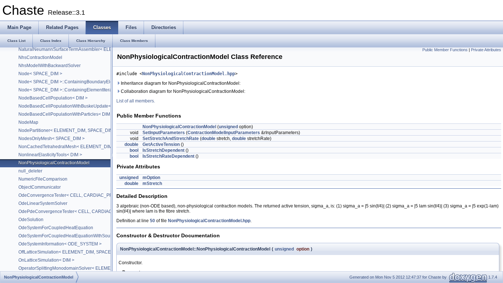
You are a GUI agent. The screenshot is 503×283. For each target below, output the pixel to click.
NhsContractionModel (40, 57)
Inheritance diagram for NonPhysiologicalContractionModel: (180, 83)
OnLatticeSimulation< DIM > (46, 260)
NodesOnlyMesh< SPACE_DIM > (51, 138)
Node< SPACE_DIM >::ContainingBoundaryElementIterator (77, 81)
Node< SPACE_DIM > (40, 73)
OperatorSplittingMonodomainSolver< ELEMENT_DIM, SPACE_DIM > (88, 268)
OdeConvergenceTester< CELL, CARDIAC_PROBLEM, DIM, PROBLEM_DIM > (97, 195)
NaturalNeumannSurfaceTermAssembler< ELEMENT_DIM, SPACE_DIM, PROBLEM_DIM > (109, 49)
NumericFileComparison (42, 179)
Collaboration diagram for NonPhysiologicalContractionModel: (182, 91)
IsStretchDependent (163, 150)
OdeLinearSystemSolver (42, 203)
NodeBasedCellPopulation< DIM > (53, 98)
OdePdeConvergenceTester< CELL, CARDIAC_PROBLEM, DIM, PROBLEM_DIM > (101, 211)
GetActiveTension (161, 144)
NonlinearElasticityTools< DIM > (50, 154)
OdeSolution (30, 219)
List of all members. (135, 101)
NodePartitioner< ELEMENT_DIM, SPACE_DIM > (67, 130)
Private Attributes (486, 50)
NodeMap (28, 122)
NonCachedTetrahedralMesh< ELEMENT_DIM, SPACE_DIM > (80, 146)
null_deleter (30, 171)
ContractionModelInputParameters (223, 132)
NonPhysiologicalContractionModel (53, 162)
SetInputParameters (164, 132)
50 (152, 220)
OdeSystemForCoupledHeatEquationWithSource (67, 235)
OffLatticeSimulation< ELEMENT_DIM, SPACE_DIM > (71, 252)
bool (134, 150)
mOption (151, 177)
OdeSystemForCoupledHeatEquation (55, 227)
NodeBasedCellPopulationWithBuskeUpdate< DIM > (71, 106)
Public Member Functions (445, 50)
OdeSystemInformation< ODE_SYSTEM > (60, 244)
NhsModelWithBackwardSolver (49, 65)
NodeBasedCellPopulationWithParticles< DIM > (66, 114)
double (208, 138)
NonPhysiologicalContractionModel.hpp (188, 73)
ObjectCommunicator (39, 187)
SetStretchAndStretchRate (171, 138)
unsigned (228, 126)
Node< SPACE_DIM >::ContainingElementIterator (67, 89)
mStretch (152, 183)
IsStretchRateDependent (168, 156)
